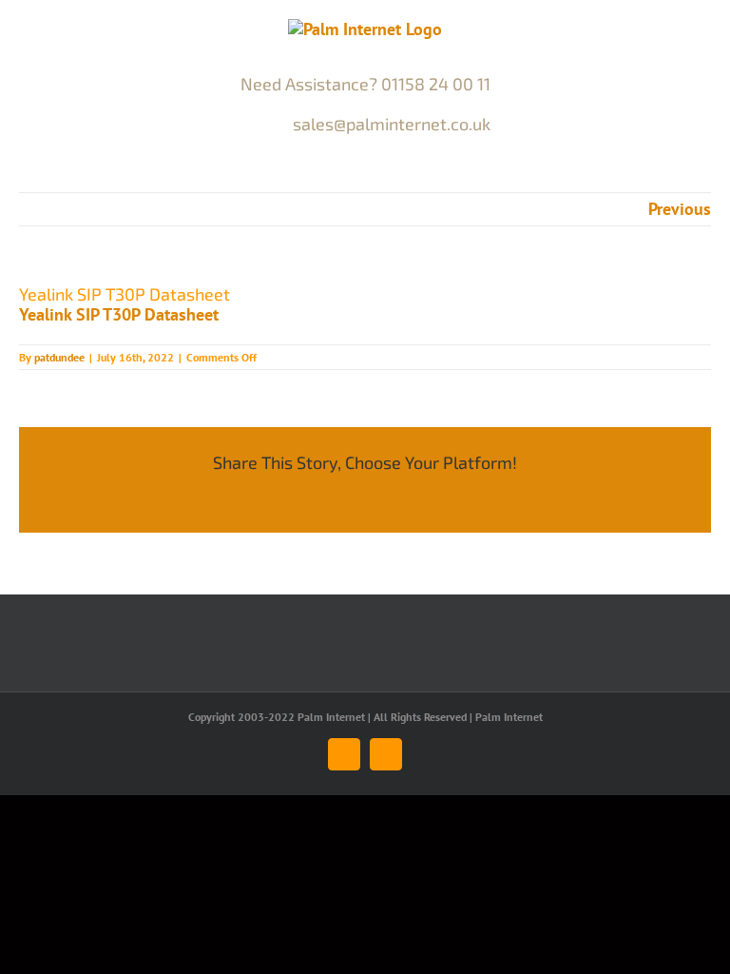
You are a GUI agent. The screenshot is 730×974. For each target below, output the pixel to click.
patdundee (59, 357)
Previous (679, 209)
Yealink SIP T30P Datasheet (119, 314)
